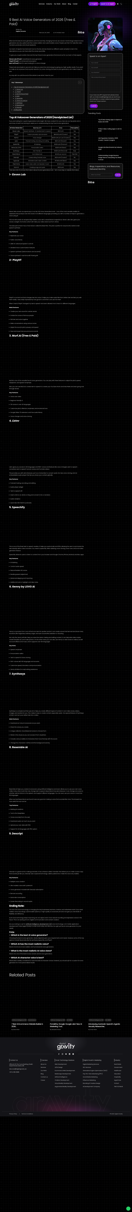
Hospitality (117, 1077)
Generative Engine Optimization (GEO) (95, 1070)
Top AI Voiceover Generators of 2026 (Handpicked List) (31, 87)
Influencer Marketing (89, 1080)
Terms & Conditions (27, 1114)
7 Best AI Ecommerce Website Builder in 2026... (27, 1025)
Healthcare (117, 1070)
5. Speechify (19, 98)
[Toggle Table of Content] (80, 82)
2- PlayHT (18, 91)
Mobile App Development (63, 1074)
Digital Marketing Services (91, 1064)
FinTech (116, 1083)
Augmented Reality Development (65, 1086)
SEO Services (87, 1067)
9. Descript (18, 107)
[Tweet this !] (80, 32)
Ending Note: (18, 109)
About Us (43, 1064)
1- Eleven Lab (19, 89)
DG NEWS (69, 1020)
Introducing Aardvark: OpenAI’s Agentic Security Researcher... (104, 1025)
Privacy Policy (13, 1114)
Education (117, 1074)
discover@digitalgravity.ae (104, 97)
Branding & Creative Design (91, 1083)
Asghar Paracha (21, 31)
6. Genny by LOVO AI (21, 100)
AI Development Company (91, 1086)
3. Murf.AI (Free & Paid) (21, 93)
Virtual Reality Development (63, 1083)
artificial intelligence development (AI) (39, 924)
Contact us (44, 1077)
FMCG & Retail (118, 1086)
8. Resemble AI (19, 105)
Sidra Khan (16, 1029)
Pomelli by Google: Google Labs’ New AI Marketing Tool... (66, 1025)
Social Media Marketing (90, 1077)
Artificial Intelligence (61, 1077)
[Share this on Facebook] (78, 32)
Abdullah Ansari (56, 1029)
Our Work (57, 4)
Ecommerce (32, 1020)
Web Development (61, 1064)
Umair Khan (93, 1029)
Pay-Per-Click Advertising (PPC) (93, 1074)
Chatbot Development (62, 1080)
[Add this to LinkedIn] (81, 32)
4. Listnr (17, 96)
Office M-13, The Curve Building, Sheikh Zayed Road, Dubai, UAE (21, 1065)
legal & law (117, 1080)
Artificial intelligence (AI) (19, 1020)
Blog (69, 4)
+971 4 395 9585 (14, 1072)
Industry (49, 4)
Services (42, 4)
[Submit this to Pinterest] (83, 32)
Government (118, 1067)
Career (75, 4)
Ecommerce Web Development (65, 1070)
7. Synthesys (18, 102)
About (64, 4)
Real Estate (117, 1064)
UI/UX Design (59, 1067)
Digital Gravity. (119, 1114)
